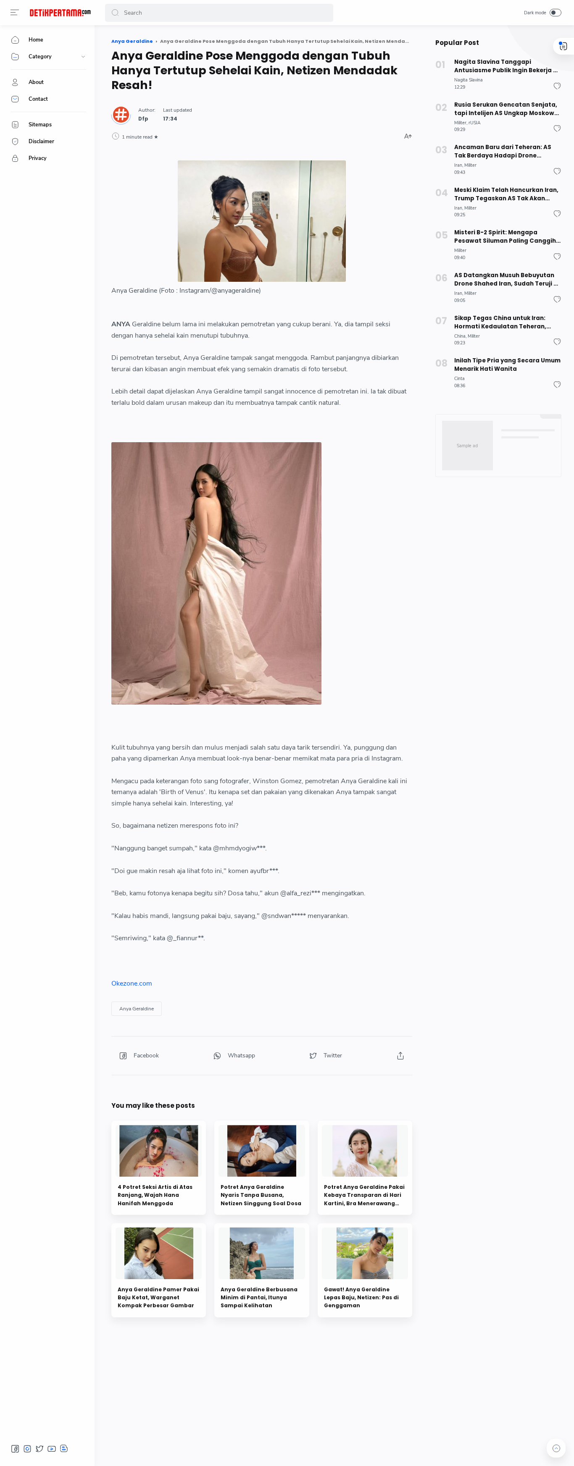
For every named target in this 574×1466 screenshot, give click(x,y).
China (460, 336)
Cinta (459, 378)
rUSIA (475, 123)
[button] (15, 12)
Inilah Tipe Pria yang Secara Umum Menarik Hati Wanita (507, 365)
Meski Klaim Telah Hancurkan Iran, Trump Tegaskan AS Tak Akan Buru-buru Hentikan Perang (506, 194)
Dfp (143, 118)
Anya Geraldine (136, 1008)
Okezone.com (131, 983)
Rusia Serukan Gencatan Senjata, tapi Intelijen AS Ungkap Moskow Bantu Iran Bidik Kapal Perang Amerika (505, 109)
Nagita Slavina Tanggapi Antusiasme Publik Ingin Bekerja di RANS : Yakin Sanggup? (506, 66)
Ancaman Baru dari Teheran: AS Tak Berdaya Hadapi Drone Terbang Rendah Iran (502, 151)
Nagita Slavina (468, 80)
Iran (458, 165)
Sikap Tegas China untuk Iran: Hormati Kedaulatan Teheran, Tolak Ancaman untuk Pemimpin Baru (503, 322)
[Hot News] (60, 13)
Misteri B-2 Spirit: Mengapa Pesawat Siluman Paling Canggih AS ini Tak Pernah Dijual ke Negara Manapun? (506, 236)
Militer (460, 123)
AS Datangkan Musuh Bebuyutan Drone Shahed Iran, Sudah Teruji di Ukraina (506, 279)
